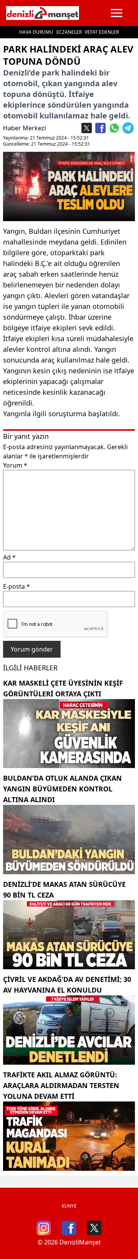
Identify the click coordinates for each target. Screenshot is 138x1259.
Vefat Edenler (102, 32)
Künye (69, 1206)
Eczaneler (69, 32)
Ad (9, 557)
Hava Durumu (36, 32)
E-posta (16, 586)
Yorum (15, 465)
